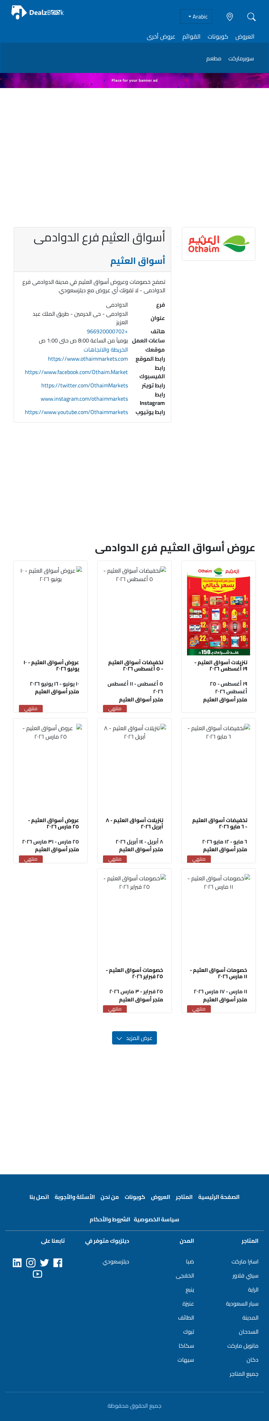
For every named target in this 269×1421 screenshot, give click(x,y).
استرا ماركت (245, 1261)
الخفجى (185, 1275)
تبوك (188, 1331)
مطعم (213, 58)
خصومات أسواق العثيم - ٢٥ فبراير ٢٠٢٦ (134, 973)
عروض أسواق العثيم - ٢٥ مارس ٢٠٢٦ (53, 823)
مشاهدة (218, 611)
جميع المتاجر (244, 1373)
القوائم (191, 36)
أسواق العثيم (137, 260)
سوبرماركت (241, 58)
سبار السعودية (242, 1303)
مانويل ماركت (242, 1345)
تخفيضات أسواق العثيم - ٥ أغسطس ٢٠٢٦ (135, 665)
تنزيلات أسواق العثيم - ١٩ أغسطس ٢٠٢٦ (220, 665)
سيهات (186, 1359)
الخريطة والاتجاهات (106, 349)
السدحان (248, 1331)
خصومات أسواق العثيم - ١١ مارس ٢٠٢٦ (218, 973)
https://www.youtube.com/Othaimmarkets (76, 412)
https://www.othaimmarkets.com (88, 358)
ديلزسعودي (116, 1261)
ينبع (190, 1289)
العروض (245, 36)
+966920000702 (107, 331)
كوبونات (218, 36)
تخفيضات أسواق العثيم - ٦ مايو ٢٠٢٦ (219, 823)
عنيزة (188, 1303)
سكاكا (186, 1345)
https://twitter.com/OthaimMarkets (84, 385)
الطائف (186, 1317)
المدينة (250, 1317)
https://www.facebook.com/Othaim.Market (76, 372)
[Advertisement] (134, 143)
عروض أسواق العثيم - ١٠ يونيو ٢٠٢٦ (51, 665)
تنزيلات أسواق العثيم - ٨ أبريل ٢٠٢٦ (134, 823)
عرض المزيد (137, 1038)
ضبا (190, 1261)
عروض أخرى (161, 36)
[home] (38, 12)
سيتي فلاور (245, 1275)
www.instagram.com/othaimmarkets (84, 398)
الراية (253, 1289)
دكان (252, 1359)
